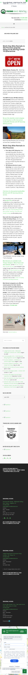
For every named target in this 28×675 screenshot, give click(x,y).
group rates (8, 200)
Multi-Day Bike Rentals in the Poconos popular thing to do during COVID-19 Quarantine (14, 48)
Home (2, 27)
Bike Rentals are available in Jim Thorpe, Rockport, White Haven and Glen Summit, (13, 262)
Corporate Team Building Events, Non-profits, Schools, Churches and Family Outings (13, 211)
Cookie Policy (12, 669)
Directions (24, 19)
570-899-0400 (23, 18)
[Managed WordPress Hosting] (12, 621)
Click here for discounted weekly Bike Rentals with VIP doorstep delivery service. (14, 193)
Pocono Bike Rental (14, 11)
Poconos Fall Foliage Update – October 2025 (14, 370)
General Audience (13, 332)
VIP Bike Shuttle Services (15, 270)
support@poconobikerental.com (10, 506)
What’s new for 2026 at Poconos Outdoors (14, 367)
